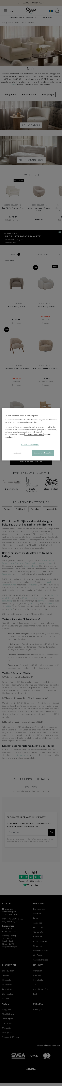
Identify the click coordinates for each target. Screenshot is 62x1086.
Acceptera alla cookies (43, 453)
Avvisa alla (17, 453)
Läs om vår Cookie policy (34, 434)
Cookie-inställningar (30, 445)
